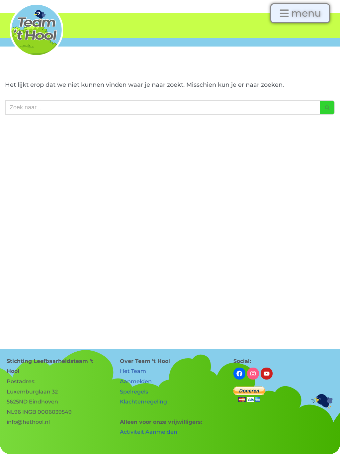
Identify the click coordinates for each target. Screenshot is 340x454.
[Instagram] (253, 374)
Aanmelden (136, 381)
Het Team (133, 371)
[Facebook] (239, 374)
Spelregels (134, 392)
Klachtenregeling (143, 401)
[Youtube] (267, 374)
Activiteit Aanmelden (148, 432)
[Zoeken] (327, 107)
